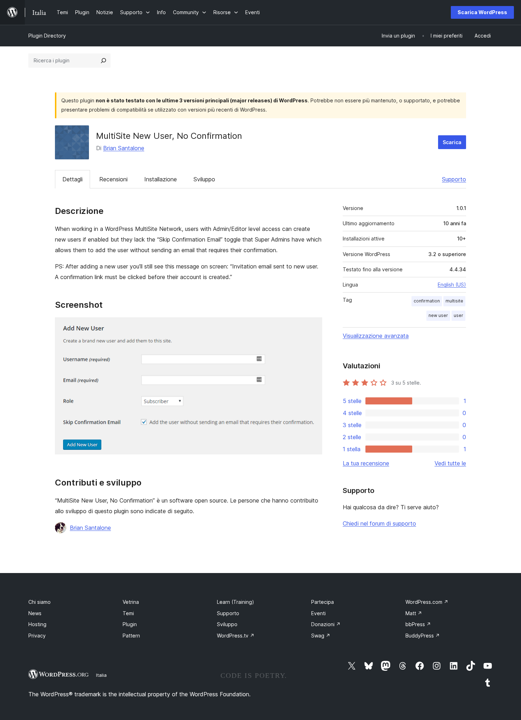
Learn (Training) (235, 602)
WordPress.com (426, 602)
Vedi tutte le (450, 463)
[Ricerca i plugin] (103, 60)
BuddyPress (422, 636)
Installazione (160, 179)
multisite (454, 301)
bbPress (418, 624)
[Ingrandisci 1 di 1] (312, 326)
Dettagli (72, 179)
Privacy (37, 636)
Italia (101, 675)
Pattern (131, 636)
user (458, 315)
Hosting (37, 624)
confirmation (427, 301)
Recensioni (113, 179)
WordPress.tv (235, 636)
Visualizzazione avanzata (376, 335)
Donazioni (326, 624)
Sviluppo (204, 179)
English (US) (452, 285)
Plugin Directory (47, 36)
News (34, 613)
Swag (320, 636)
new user (438, 315)
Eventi (318, 613)
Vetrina (131, 602)
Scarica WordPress (482, 12)
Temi (128, 613)
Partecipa (322, 602)
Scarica (452, 142)
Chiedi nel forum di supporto (379, 523)
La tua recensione (366, 463)
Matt (413, 613)
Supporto (454, 179)
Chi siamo (39, 602)
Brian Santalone (123, 148)
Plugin (130, 624)
